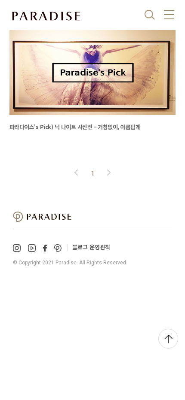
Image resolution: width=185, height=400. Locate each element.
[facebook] (45, 248)
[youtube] (32, 248)
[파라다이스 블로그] (46, 16)
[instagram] (17, 248)
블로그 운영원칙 (91, 247)
